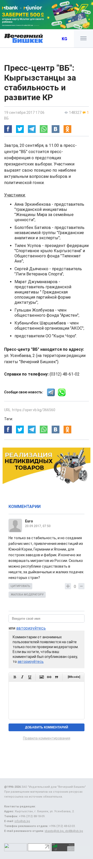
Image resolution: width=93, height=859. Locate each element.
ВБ (6, 118)
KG (64, 38)
